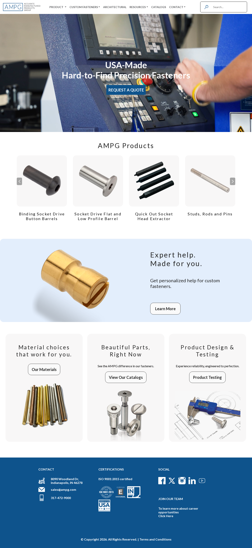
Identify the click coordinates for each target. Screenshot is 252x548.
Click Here (165, 516)
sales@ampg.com (63, 489)
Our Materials (44, 369)
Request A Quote (126, 90)
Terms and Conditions (155, 539)
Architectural (114, 7)
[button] (232, 181)
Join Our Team (170, 499)
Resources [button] (138, 7)
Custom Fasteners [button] (83, 7)
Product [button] (56, 7)
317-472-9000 (61, 498)
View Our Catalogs (126, 377)
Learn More (165, 308)
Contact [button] (176, 7)
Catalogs (158, 7)
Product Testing (207, 377)
